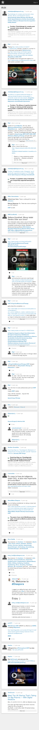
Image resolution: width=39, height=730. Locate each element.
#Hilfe (24, 227)
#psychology (18, 134)
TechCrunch (11, 692)
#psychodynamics (17, 19)
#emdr (9, 19)
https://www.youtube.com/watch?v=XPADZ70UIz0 (21, 330)
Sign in (36, 2)
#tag (22, 591)
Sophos (10, 645)
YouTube (27, 75)
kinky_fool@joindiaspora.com (16, 555)
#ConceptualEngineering (18, 662)
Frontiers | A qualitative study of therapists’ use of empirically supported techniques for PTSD (21, 172)
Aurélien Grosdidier (13, 447)
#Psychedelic (21, 365)
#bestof (14, 22)
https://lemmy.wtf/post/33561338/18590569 (21, 55)
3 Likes (13, 424)
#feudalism (20, 336)
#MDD (9, 636)
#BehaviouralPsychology (15, 127)
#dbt (29, 17)
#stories (20, 421)
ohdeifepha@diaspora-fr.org (15, 11)
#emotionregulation (29, 21)
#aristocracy (25, 338)
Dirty (9, 405)
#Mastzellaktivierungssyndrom (23, 230)
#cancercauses (29, 511)
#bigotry (24, 340)
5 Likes (13, 572)
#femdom (10, 566)
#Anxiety (22, 511)
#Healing (16, 136)
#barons (34, 336)
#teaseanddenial (31, 561)
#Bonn (13, 230)
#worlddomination (30, 333)
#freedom (23, 543)
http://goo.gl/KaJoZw (17, 650)
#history (10, 545)
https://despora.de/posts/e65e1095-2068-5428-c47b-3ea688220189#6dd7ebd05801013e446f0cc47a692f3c (24, 150)
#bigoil (22, 333)
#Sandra (24, 228)
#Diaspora (18, 584)
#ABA (16, 57)
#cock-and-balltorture (19, 559)
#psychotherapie (12, 547)
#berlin (35, 542)
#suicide (25, 99)
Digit (9, 44)
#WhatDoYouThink (13, 245)
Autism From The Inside (24, 260)
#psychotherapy (12, 17)
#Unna (32, 228)
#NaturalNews (11, 511)
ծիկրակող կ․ (12, 413)
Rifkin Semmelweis (13, 196)
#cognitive (31, 98)
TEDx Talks (20, 676)
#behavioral (11, 99)
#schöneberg (21, 547)
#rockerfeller (11, 338)
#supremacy (17, 335)
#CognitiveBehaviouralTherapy (19, 243)
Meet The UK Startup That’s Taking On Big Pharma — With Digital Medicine (22, 697)
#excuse (19, 340)
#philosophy (14, 659)
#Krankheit (11, 228)
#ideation (30, 99)
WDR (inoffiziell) (12, 214)
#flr (15, 566)
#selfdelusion (25, 335)
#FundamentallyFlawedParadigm (17, 246)
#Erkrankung (17, 228)
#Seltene (28, 227)
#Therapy (21, 136)
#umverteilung (30, 547)
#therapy (22, 17)
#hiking (14, 563)
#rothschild (18, 338)
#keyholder (29, 559)
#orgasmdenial (21, 561)
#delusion (10, 201)
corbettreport (21, 75)
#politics (21, 545)
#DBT (34, 134)
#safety (10, 22)
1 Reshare (13, 348)
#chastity (10, 559)
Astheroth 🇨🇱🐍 (16, 579)
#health (18, 511)
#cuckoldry (19, 566)
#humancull (32, 343)
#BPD (24, 134)
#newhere (20, 542)
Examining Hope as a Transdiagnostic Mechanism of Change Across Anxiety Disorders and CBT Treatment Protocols (22, 451)
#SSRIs (34, 626)
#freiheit (29, 543)
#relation (10, 21)
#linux (17, 565)
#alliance (15, 21)
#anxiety (16, 453)
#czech (14, 543)
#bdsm (10, 563)
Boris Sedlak (11, 539)
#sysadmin (29, 565)
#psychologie (28, 545)
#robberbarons (27, 336)
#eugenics (17, 333)
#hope (24, 453)
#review (24, 19)
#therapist (21, 21)
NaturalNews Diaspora (14, 500)
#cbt (27, 17)
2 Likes (13, 639)
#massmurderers (23, 343)
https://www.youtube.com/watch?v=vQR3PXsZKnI (18, 47)
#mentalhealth (31, 19)
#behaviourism (26, 50)
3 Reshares (14, 575)
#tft (32, 17)
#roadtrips (26, 563)
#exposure (18, 175)
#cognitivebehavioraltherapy (16, 341)
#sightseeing (11, 565)
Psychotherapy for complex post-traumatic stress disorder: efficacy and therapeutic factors (21, 15)
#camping (20, 563)
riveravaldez (11, 473)
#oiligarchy (11, 333)
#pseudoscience (12, 340)
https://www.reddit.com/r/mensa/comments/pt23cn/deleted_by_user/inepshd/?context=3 (22, 314)
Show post (17, 407)
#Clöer (28, 228)
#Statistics (11, 136)
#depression (11, 101)
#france (18, 543)
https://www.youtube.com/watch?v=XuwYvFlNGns (21, 661)
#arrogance (11, 335)
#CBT (20, 57)
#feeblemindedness (13, 343)
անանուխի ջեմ (17, 428)
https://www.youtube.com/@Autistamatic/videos (20, 60)
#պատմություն (12, 421)
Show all (22, 407)
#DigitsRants (11, 57)
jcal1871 (10, 623)
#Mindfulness (11, 626)
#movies (15, 545)
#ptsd (18, 17)
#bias (30, 338)
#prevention (26, 101)
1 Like (12, 272)
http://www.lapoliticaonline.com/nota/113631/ (19, 486)
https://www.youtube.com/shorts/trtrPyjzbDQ (19, 241)
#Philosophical (21, 648)
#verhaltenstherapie (13, 548)
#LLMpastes (18, 125)
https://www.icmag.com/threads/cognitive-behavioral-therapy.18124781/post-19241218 (20, 52)
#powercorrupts (12, 336)
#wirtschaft (25, 548)
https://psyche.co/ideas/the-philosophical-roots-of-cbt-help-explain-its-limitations (23, 280)
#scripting (22, 565)
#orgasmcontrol (12, 561)
